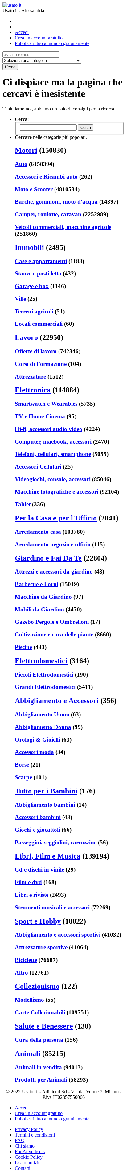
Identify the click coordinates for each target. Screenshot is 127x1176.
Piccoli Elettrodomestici (44, 674)
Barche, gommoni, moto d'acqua (56, 201)
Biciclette (26, 960)
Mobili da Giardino (39, 609)
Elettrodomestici (41, 661)
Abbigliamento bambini (45, 804)
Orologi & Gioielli (37, 739)
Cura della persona (39, 1040)
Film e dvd (28, 882)
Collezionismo (37, 986)
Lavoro (26, 337)
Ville (20, 299)
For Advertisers (30, 1151)
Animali (27, 1054)
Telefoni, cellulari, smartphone (53, 454)
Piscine (23, 647)
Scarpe (23, 777)
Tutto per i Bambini (46, 791)
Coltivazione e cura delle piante (54, 634)
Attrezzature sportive (41, 947)
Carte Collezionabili (40, 1012)
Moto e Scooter (34, 189)
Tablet (23, 504)
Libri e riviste (31, 895)
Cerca (10, 66)
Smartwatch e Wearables (46, 403)
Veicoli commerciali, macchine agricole (63, 227)
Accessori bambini (38, 817)
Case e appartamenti (41, 261)
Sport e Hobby (38, 921)
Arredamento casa (38, 531)
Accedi (22, 32)
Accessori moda (34, 752)
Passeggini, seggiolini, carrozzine (55, 842)
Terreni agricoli (34, 311)
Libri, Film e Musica (47, 856)
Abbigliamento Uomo (42, 714)
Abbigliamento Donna (43, 727)
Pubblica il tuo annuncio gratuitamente (52, 43)
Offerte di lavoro (36, 351)
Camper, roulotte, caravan (48, 214)
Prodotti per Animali (41, 1079)
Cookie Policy (29, 1157)
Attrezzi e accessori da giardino (54, 571)
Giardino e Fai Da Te (48, 558)
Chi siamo (25, 1146)
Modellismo (29, 999)
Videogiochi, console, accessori (53, 479)
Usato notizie (27, 1162)
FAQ (20, 1140)
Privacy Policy (29, 1129)
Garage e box (32, 286)
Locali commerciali (39, 324)
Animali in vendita (38, 1067)
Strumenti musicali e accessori (52, 907)
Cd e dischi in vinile (39, 869)
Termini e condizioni (35, 1134)
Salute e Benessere (44, 1026)
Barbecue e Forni (36, 584)
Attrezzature (30, 376)
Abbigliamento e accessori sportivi (57, 934)
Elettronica (33, 390)
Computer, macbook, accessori (53, 441)
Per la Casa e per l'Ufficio (56, 518)
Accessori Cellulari (38, 466)
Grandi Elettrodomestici (45, 687)
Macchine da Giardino (43, 597)
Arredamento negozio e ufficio (53, 544)
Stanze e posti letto (38, 273)
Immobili (29, 247)
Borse (22, 764)
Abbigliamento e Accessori (57, 701)
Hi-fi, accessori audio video (48, 429)
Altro (21, 972)
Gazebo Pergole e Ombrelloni (52, 622)
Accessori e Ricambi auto (46, 176)
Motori (26, 150)
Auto (21, 164)
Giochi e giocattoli (37, 829)
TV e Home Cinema (40, 416)
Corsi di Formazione (41, 364)
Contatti (22, 1168)
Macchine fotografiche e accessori (56, 491)
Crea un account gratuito (39, 37)
